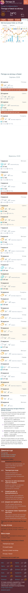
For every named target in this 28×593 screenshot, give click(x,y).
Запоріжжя (4, 569)
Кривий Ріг (18, 573)
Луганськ (3, 579)
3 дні (3, 19)
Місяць (24, 19)
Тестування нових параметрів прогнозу (15, 511)
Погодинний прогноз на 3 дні (10, 112)
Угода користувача (6, 587)
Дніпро (17, 566)
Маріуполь (18, 576)
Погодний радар (8, 547)
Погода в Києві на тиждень (8, 454)
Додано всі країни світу (13, 502)
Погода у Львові (7, 553)
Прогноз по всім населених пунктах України (15, 481)
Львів (2, 573)
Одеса (3, 566)
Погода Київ (4, 453)
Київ (2, 562)
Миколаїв (4, 576)
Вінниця (17, 579)
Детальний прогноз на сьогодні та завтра (14, 89)
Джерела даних (5, 590)
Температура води (11, 470)
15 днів (17, 19)
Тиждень (10, 19)
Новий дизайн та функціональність (11, 492)
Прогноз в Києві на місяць (10, 550)
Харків (17, 562)
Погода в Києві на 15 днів (8, 456)
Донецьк (17, 569)
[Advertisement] (14, 58)
